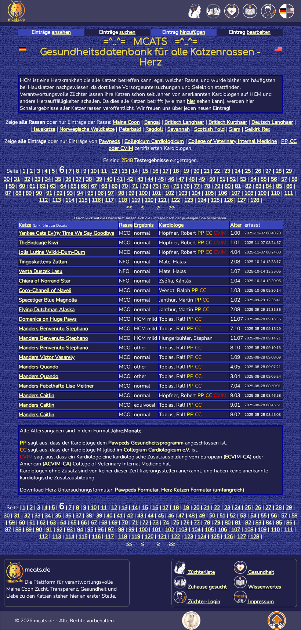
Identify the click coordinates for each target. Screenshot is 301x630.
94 (80, 193)
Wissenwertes (264, 586)
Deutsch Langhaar (272, 122)
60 (22, 186)
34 (48, 179)
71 (135, 186)
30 (7, 179)
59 (12, 186)
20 (196, 171)
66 (84, 186)
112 (43, 200)
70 (125, 186)
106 (222, 193)
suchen (127, 32)
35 (58, 179)
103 (182, 193)
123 (188, 200)
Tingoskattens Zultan (43, 261)
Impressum (260, 601)
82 (248, 186)
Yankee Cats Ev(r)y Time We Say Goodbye (66, 233)
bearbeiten (259, 32)
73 (156, 186)
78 (207, 186)
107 (235, 193)
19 (186, 171)
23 (227, 171)
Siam (234, 129)
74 (166, 186)
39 (99, 179)
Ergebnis (144, 225)
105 (209, 193)
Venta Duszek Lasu (40, 271)
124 (201, 200)
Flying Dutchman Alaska (47, 309)
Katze (25, 225)
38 (89, 179)
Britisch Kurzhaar (227, 122)
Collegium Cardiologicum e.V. (157, 449)
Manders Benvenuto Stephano (53, 328)
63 (53, 186)
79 (217, 186)
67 (94, 186)
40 (109, 179)
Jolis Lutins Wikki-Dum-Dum (52, 252)
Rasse (126, 225)
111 (288, 193)
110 (275, 193)
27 (268, 171)
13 (124, 171)
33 (37, 179)
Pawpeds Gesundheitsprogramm (146, 442)
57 (284, 179)
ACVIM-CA (57, 463)
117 (109, 200)
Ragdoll (154, 129)
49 (202, 179)
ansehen (61, 32)
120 (149, 200)
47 (181, 179)
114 (69, 200)
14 (135, 171)
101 (156, 193)
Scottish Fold (209, 129)
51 (222, 179)
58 (294, 179)
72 (145, 186)
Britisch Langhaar (184, 122)
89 (29, 193)
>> (172, 207)
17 (165, 171)
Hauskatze (43, 129)
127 (241, 200)
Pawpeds (109, 141)
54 (253, 179)
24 (237, 171)
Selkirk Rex (257, 129)
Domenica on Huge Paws (48, 319)
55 (263, 179)
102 (169, 193)
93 (70, 193)
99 (131, 193)
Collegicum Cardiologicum (154, 141)
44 (150, 179)
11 (104, 171)
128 (254, 200)
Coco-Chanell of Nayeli (45, 290)
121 (162, 200)
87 (8, 193)
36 (68, 179)
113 (56, 200)
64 (63, 186)
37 (78, 179)
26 (258, 171)
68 (104, 186)
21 (207, 171)
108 (248, 193)
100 (143, 193)
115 (83, 200)
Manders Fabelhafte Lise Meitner (56, 385)
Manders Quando (38, 366)
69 (114, 186)
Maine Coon (126, 122)
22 (217, 171)
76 (186, 186)
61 (32, 186)
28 (279, 171)
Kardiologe (171, 225)
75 (176, 186)
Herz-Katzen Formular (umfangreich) (202, 489)
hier (191, 101)
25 (248, 171)
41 (120, 179)
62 (43, 186)
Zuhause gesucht (206, 586)
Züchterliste (200, 572)
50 (212, 179)
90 (39, 193)
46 (171, 179)
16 (155, 171)
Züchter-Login (203, 601)
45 (161, 179)
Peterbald (130, 129)
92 (59, 193)
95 (90, 193)
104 (196, 193)
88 (18, 193)
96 (101, 193)
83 (258, 186)
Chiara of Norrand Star (44, 280)
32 (27, 179)
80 (228, 186)
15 (145, 171)
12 (114, 171)
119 (135, 200)
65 (73, 186)
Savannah (178, 129)
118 (122, 200)
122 (175, 200)
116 (96, 200)
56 (274, 179)
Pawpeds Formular (137, 489)
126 (228, 200)
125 (215, 200)
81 (238, 186)
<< (129, 207)
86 (289, 186)
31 (17, 179)
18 (176, 171)
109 (262, 193)
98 (121, 193)
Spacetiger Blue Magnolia (48, 299)
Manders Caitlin (36, 395)
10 (94, 171)
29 (289, 171)
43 (140, 179)
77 (197, 186)
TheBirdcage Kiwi (38, 242)
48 (192, 179)
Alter (236, 225)
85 (279, 186)
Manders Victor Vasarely (47, 357)
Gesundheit (260, 572)
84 (269, 186)
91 (49, 193)
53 (243, 179)
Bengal (152, 122)
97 (111, 193)
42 (130, 179)
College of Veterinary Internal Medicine (232, 141)
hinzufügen (192, 32)
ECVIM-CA (237, 456)
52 (233, 179)
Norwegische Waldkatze (87, 129)
